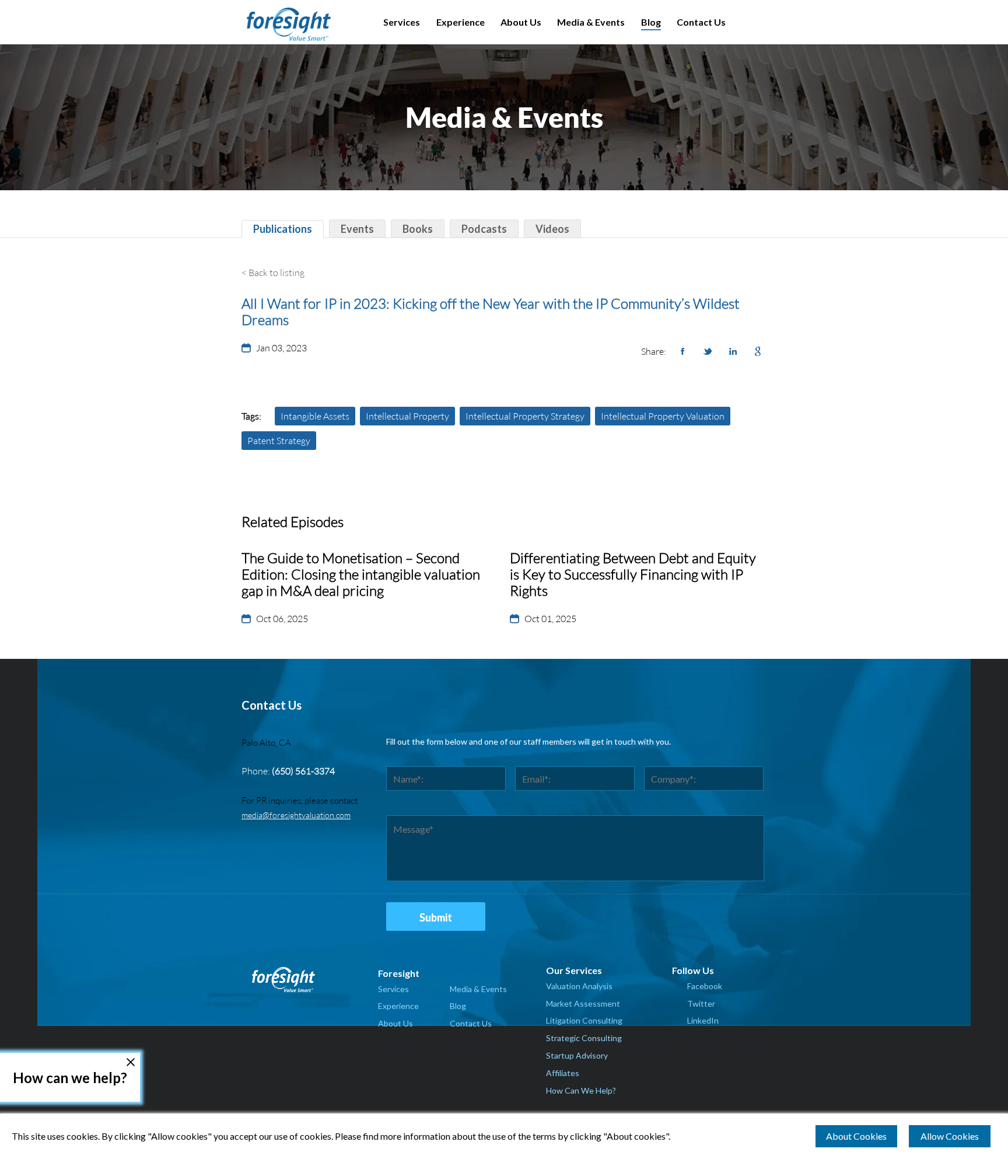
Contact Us (701, 21)
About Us (521, 21)
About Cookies (856, 1135)
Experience (460, 21)
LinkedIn (703, 1020)
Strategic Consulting (584, 1038)
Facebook (704, 986)
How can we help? (70, 1077)
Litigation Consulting (584, 1020)
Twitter (701, 1003)
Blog (651, 21)
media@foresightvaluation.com (296, 815)
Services (401, 21)
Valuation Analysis (579, 986)
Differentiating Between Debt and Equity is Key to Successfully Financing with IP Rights (633, 574)
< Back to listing (273, 272)
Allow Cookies (950, 1135)
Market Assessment (583, 1003)
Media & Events (591, 21)
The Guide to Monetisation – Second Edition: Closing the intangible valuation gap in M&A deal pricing (361, 574)
